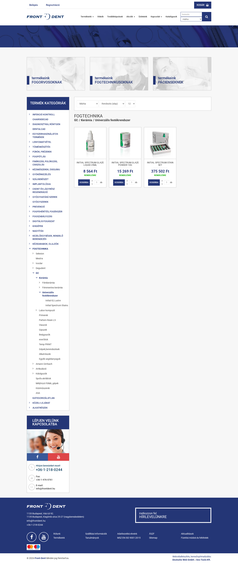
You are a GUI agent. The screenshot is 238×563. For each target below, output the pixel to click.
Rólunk (56, 533)
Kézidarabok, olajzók (46, 244)
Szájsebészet (41, 179)
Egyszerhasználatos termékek (45, 135)
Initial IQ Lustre (53, 300)
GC (37, 273)
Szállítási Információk (96, 533)
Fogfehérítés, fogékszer (47, 211)
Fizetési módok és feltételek (194, 537)
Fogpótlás (39, 156)
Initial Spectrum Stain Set (160, 163)
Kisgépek (38, 226)
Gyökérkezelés (42, 174)
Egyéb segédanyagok (49, 359)
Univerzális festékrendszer (50, 294)
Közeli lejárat (41, 403)
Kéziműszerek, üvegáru (46, 169)
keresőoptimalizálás (201, 556)
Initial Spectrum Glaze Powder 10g (125, 163)
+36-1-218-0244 (49, 470)
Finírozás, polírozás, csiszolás (45, 163)
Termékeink (86, 16)
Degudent (40, 268)
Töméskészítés (41, 147)
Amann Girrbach (44, 364)
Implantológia (42, 184)
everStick (43, 339)
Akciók (129, 16)
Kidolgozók (41, 373)
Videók (100, 16)
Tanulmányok (92, 537)
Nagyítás (38, 231)
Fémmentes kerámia (52, 287)
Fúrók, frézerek (42, 151)
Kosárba (84, 182)
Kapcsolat (155, 16)
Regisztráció (53, 5)
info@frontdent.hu (45, 488)
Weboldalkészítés (181, 556)
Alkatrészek (45, 354)
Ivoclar (39, 263)
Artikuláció (41, 368)
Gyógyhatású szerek (45, 197)
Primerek (43, 315)
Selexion (40, 253)
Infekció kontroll (44, 114)
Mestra (39, 258)
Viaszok (43, 325)
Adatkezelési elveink (127, 533)
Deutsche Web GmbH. (183, 559)
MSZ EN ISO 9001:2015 (129, 537)
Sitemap (153, 537)
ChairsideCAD (40, 119)
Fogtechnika (40, 248)
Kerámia (43, 278)
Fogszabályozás (42, 216)
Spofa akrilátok (43, 378)
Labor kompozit (47, 310)
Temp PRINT (45, 344)
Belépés (33, 5)
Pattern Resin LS (47, 320)
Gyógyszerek (40, 202)
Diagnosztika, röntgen (46, 124)
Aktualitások (187, 533)
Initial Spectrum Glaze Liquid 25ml (90, 163)
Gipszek (43, 329)
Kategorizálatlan (44, 398)
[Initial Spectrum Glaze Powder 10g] (125, 143)
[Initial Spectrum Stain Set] (160, 143)
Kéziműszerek (43, 388)
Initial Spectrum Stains (56, 305)
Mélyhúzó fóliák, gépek (47, 383)
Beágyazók (44, 334)
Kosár (200, 5)
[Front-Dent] (45, 17)
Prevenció (39, 206)
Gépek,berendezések (49, 349)
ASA (38, 393)
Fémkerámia (48, 282)
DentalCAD (39, 129)
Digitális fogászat (44, 221)
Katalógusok (171, 16)
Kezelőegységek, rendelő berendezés (48, 237)
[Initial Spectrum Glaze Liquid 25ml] (90, 143)
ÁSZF (151, 533)
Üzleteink (143, 16)
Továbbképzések (115, 16)
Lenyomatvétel (42, 142)
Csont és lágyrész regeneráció (44, 190)
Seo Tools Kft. (203, 559)
